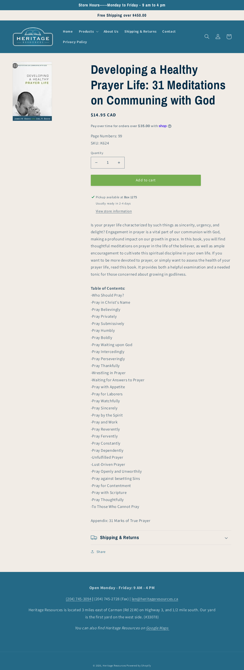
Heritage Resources (115, 665)
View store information (114, 211)
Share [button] (101, 551)
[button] (88, 31)
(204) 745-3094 (78, 598)
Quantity (97, 153)
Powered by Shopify (139, 665)
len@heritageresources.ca (155, 598)
